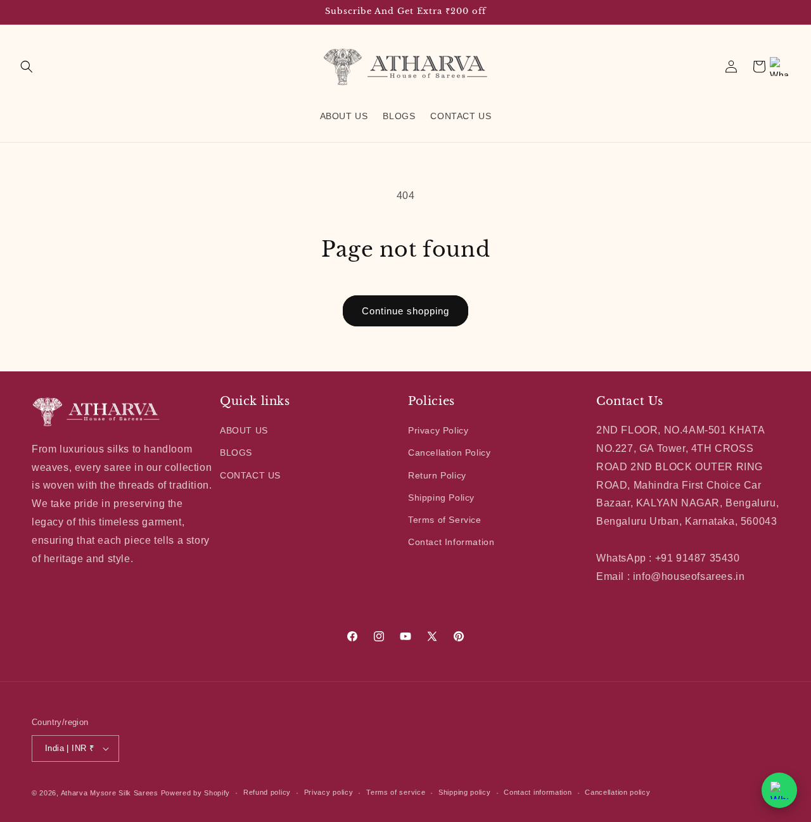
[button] (27, 66)
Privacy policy (329, 792)
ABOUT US (244, 430)
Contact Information (451, 542)
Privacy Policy (438, 430)
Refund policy (267, 792)
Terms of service (395, 792)
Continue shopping (405, 310)
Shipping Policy (441, 497)
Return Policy (437, 475)
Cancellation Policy (449, 452)
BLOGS (236, 452)
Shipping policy (464, 792)
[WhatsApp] (779, 66)
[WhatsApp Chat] (779, 790)
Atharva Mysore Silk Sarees (109, 793)
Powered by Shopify (196, 793)
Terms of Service (445, 520)
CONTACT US (250, 475)
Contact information (538, 792)
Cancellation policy (617, 792)
